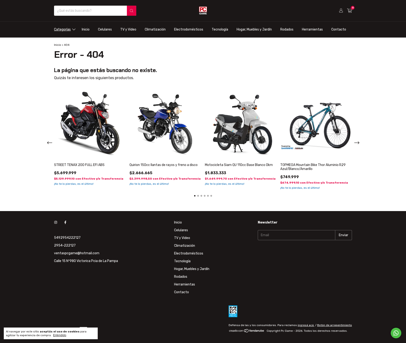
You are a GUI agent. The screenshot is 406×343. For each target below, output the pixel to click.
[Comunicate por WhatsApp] (396, 333)
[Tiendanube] (247, 332)
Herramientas (312, 29)
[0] (349, 11)
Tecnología (220, 29)
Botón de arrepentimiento (334, 325)
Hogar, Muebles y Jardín (254, 29)
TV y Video (128, 29)
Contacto (338, 29)
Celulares (105, 29)
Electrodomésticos (188, 29)
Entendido (59, 335)
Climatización (155, 29)
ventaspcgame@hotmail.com (76, 253)
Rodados (286, 29)
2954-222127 (65, 245)
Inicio (86, 29)
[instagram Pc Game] (55, 222)
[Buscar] (131, 11)
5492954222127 (67, 238)
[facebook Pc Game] (65, 222)
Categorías (62, 29)
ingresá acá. (306, 325)
